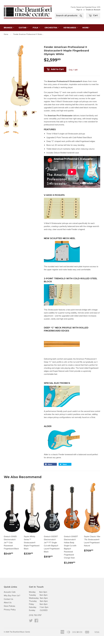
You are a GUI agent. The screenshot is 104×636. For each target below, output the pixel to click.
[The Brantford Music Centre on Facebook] (36, 621)
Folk (36, 27)
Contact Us (8, 599)
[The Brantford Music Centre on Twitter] (31, 621)
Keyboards (70, 27)
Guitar (23, 27)
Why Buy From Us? (12, 595)
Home (6, 34)
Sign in (79, 9)
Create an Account (93, 9)
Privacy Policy (10, 609)
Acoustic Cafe (9, 591)
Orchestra (51, 27)
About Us (8, 602)
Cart (95, 15)
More (85, 27)
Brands (8, 27)
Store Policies (9, 606)
